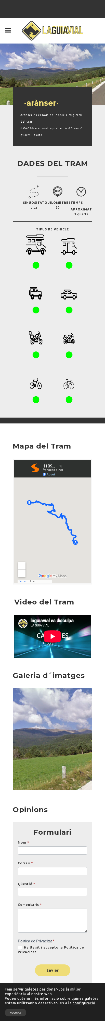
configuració (84, 1003)
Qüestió (26, 884)
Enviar (52, 970)
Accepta (15, 1012)
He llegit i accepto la (51, 949)
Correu (25, 863)
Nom (23, 842)
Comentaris (30, 904)
